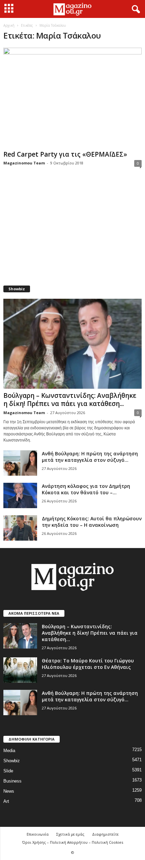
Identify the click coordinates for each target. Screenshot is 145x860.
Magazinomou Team (24, 162)
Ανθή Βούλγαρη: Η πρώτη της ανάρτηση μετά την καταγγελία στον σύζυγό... (90, 456)
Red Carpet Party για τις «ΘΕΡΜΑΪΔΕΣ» (65, 154)
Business (12, 781)
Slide (8, 770)
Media (9, 750)
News (8, 791)
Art (6, 801)
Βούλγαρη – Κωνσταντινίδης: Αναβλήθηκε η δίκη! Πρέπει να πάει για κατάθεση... (69, 399)
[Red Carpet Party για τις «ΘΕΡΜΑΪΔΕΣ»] (72, 98)
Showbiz (11, 760)
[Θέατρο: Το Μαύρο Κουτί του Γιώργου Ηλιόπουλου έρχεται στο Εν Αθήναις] (20, 670)
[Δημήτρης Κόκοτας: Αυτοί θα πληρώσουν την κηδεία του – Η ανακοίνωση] (20, 528)
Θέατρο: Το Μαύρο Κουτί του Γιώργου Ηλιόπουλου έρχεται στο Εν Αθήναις (88, 663)
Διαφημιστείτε (105, 834)
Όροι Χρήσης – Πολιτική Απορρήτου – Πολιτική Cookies (72, 842)
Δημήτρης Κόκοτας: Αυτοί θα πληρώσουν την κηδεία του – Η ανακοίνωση (92, 521)
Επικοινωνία (38, 834)
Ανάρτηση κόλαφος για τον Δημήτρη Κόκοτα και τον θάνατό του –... (86, 489)
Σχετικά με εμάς (70, 834)
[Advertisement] (72, 230)
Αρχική (8, 25)
